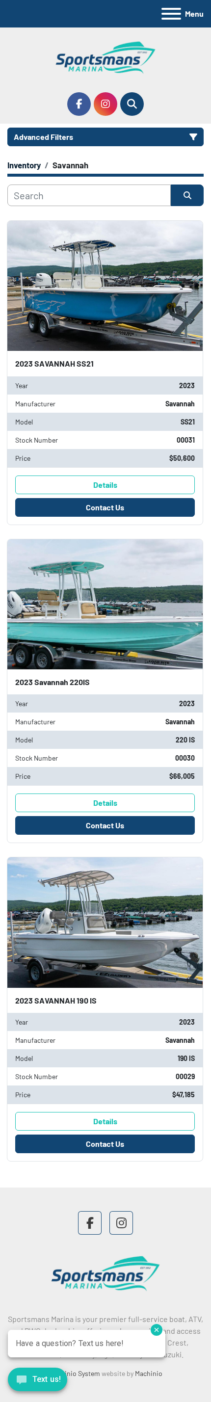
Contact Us (105, 507)
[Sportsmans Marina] (105, 1272)
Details (105, 484)
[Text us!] (37, 1382)
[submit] (187, 195)
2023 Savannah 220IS (52, 682)
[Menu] (171, 14)
